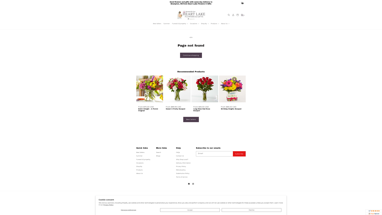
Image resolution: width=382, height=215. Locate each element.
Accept (190, 210)
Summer (139, 156)
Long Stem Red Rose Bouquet (201, 109)
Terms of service (181, 177)
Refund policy (181, 170)
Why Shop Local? (182, 159)
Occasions (139, 163)
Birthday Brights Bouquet (231, 109)
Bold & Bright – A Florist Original (148, 109)
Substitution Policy (182, 173)
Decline (251, 210)
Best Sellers (191, 119)
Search (158, 152)
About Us (139, 173)
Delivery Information (183, 163)
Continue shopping (191, 55)
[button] (180, 24)
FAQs (178, 152)
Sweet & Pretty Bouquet (175, 109)
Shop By (139, 166)
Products (139, 170)
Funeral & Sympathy (143, 159)
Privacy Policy (108, 205)
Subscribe (239, 154)
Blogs (158, 156)
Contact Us (180, 156)
